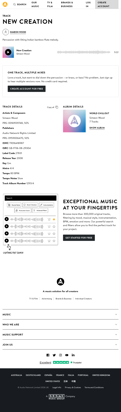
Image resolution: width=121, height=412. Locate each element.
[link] (5, 4)
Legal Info (56, 387)
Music (7, 314)
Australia (16, 375)
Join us (8, 344)
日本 (66, 381)
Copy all (50, 107)
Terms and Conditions (94, 387)
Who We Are (11, 324)
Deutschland (33, 375)
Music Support (13, 334)
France (60, 375)
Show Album (97, 127)
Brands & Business (67, 4)
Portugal (83, 375)
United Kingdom (101, 375)
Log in (88, 4)
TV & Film (50, 4)
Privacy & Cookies (73, 387)
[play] (8, 52)
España (48, 375)
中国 (74, 381)
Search (21, 4)
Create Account (103, 4)
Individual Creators (83, 298)
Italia (71, 375)
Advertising (47, 298)
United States (52, 381)
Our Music (35, 4)
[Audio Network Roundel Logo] (60, 282)
